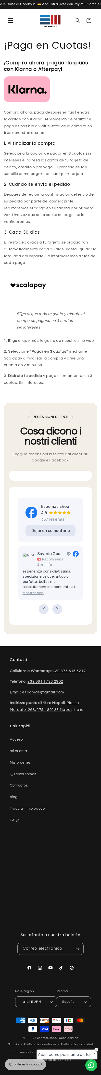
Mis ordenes (20, 762)
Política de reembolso (40, 1044)
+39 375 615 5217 (69, 671)
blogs (14, 797)
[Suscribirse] (77, 949)
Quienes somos (23, 774)
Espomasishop (46, 1038)
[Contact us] (91, 1065)
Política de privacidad (77, 1044)
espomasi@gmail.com (43, 692)
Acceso (16, 739)
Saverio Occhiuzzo (51, 553)
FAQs (14, 820)
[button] (10, 20)
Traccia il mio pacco (27, 808)
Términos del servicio (27, 1052)
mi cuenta (18, 751)
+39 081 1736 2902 (45, 681)
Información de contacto (53, 1060)
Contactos (19, 785)
